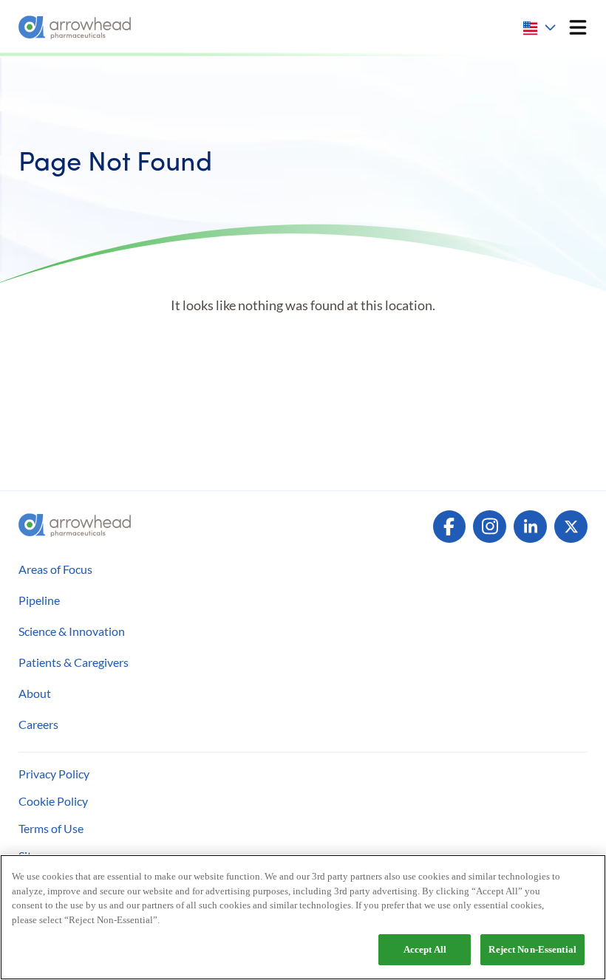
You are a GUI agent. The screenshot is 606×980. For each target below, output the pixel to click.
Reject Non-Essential (532, 949)
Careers (38, 724)
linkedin (530, 527)
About (34, 693)
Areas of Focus (55, 569)
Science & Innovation (71, 631)
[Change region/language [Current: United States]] (540, 27)
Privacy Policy (53, 774)
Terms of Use (51, 828)
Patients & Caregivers (73, 662)
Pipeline (39, 600)
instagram (489, 527)
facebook (449, 527)
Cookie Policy (53, 801)
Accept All (425, 949)
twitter (571, 527)
